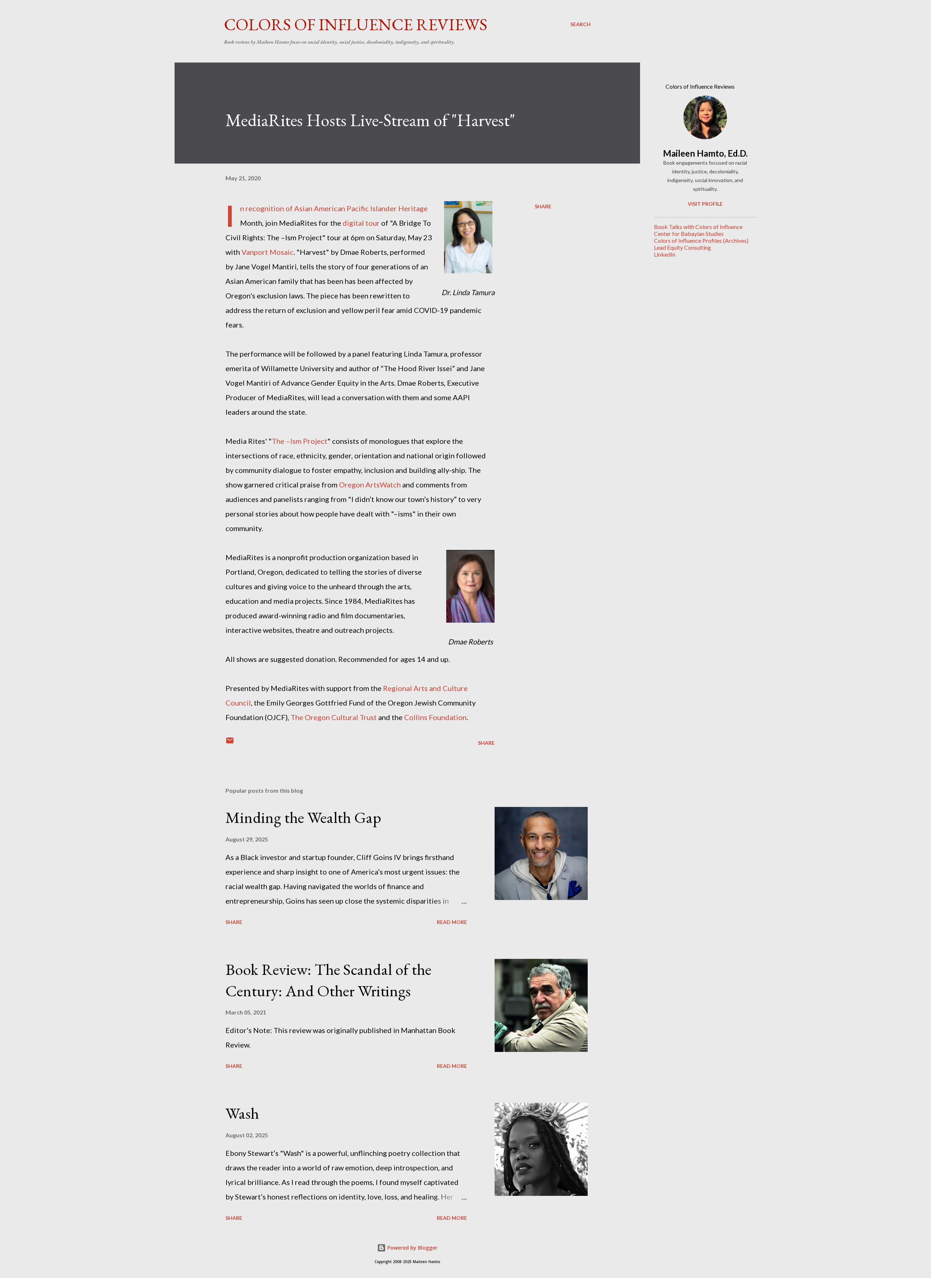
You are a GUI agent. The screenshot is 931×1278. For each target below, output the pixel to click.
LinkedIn (664, 254)
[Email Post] (229, 743)
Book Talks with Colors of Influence (698, 226)
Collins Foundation (435, 717)
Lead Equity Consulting (682, 247)
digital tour (361, 222)
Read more (452, 922)
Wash (242, 1113)
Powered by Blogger (411, 1247)
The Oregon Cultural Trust (334, 717)
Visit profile (705, 204)
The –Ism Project (299, 441)
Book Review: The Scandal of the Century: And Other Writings (328, 980)
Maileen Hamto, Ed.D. (705, 153)
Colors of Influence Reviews (355, 24)
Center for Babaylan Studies (689, 233)
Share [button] (543, 206)
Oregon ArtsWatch (370, 484)
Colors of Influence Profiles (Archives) (701, 240)
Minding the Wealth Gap (303, 817)
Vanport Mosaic (267, 252)
